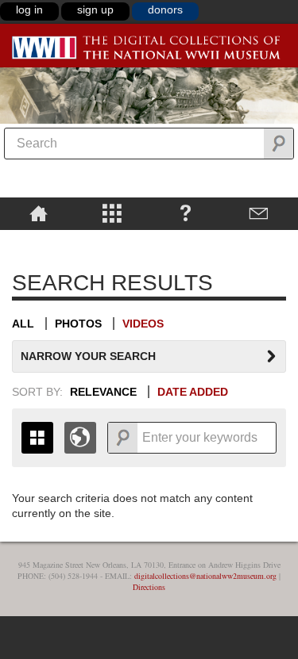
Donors (165, 9)
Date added (192, 391)
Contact (259, 212)
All (23, 323)
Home (38, 212)
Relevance (103, 391)
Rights (38, 241)
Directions (149, 586)
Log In (29, 9)
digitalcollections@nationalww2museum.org (205, 575)
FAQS (185, 212)
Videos (143, 323)
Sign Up (95, 9)
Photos (78, 323)
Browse (112, 212)
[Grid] (37, 438)
